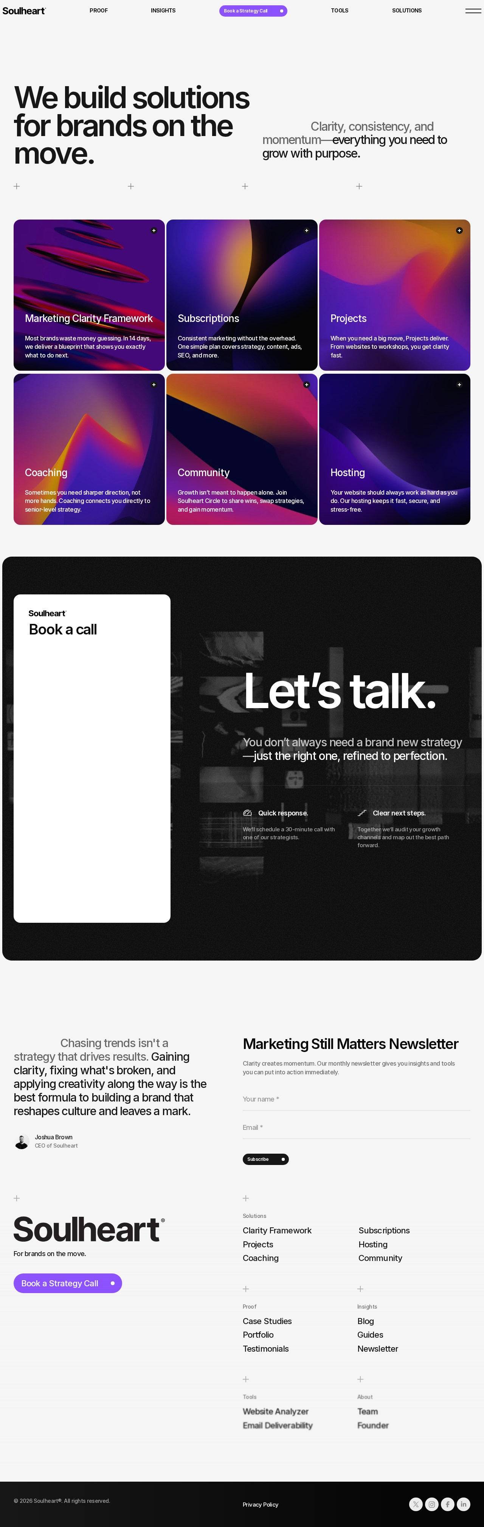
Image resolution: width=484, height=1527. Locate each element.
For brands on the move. (50, 1254)
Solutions (254, 1216)
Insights (367, 1306)
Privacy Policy (261, 1504)
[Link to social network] (416, 1504)
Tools (249, 1397)
